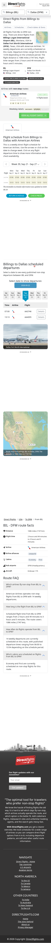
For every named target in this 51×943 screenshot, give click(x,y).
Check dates (42, 95)
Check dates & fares (36, 27)
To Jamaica (25, 889)
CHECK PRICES (36, 196)
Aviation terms (25, 870)
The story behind (25, 921)
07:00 (11, 177)
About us (25, 924)
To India (25, 899)
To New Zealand (25, 905)
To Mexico (25, 886)
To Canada (25, 883)
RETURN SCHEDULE (16, 196)
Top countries (25, 864)
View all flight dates (32, 115)
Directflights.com (35, 939)
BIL (4, 68)
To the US (25, 880)
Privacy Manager (25, 927)
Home (25, 918)
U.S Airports (25, 867)
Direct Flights (10, 519)
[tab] (12, 128)
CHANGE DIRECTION (12, 82)
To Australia (25, 902)
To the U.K (25, 908)
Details (41, 311)
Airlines (7, 27)
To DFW (28, 519)
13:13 (11, 182)
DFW (29, 68)
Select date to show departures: (25, 280)
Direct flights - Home (25, 861)
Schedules (19, 27)
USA (20, 519)
